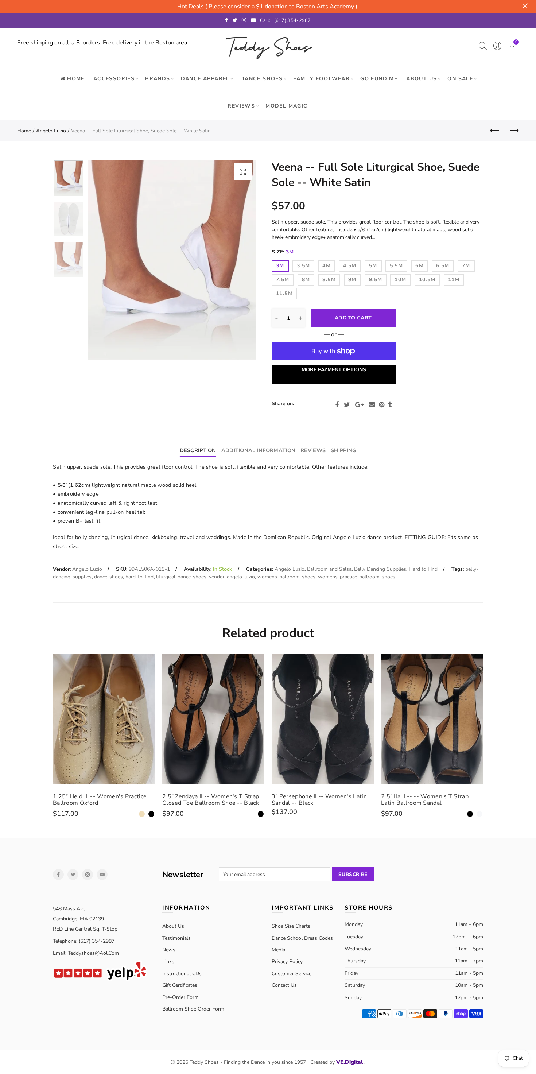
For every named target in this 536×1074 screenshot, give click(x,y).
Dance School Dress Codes (302, 938)
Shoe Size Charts (291, 926)
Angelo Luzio (51, 130)
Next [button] (236, 259)
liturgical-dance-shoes (181, 576)
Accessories (114, 78)
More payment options (334, 369)
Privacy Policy (287, 961)
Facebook (337, 405)
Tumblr (390, 405)
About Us (421, 78)
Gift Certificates (179, 985)
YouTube (102, 874)
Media (278, 949)
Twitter (347, 405)
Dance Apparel (205, 78)
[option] (172, 260)
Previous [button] (107, 259)
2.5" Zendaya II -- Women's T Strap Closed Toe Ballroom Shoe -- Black (210, 799)
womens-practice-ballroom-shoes (356, 576)
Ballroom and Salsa (329, 569)
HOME (76, 78)
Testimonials (176, 938)
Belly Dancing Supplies (380, 569)
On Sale (460, 78)
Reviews (241, 105)
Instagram (87, 874)
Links (168, 961)
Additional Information (258, 450)
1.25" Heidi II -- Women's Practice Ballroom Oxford (100, 799)
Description (198, 450)
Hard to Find (423, 569)
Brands (157, 78)
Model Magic (286, 105)
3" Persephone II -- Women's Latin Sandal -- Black (319, 799)
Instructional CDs (182, 973)
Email (372, 405)
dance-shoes (108, 576)
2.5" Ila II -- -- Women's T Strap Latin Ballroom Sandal (425, 799)
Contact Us (284, 985)
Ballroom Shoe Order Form (193, 1008)
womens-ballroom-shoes (286, 576)
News (168, 949)
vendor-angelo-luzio (232, 576)
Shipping (343, 450)
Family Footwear (321, 78)
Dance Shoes (261, 78)
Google (359, 405)
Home (24, 130)
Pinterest (381, 405)
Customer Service (291, 973)
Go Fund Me (378, 78)
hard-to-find (139, 576)
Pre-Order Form (180, 997)
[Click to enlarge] (243, 171)
